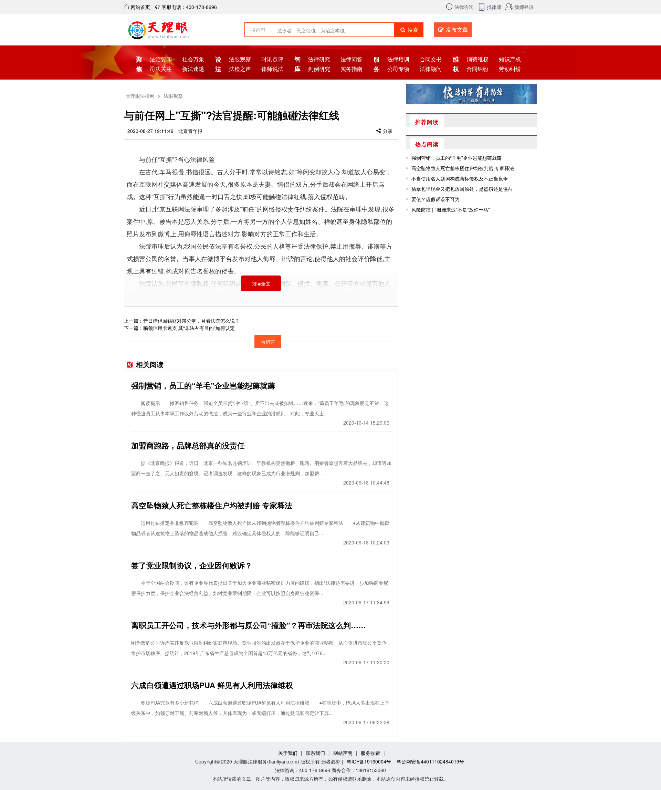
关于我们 (287, 752)
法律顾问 (431, 69)
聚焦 (138, 64)
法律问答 (351, 59)
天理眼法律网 (140, 95)
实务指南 (351, 69)
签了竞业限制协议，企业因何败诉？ (191, 565)
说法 (217, 64)
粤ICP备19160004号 (369, 761)
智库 (297, 64)
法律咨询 (464, 6)
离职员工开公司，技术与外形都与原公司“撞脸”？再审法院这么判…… (248, 625)
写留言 (268, 341)
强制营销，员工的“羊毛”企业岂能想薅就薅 (203, 385)
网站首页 (139, 6)
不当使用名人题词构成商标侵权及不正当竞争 (459, 178)
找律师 (494, 6)
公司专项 (398, 69)
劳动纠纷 (510, 69)
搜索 (412, 29)
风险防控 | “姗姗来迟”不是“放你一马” (450, 209)
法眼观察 (240, 59)
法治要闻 (161, 59)
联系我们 (315, 752)
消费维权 (477, 59)
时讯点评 (272, 59)
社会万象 (193, 59)
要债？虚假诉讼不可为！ (437, 199)
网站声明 (343, 752)
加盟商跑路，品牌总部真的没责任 (188, 445)
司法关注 (161, 69)
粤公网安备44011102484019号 (430, 761)
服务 (376, 64)
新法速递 (193, 69)
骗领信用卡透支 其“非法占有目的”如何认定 (189, 327)
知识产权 (510, 59)
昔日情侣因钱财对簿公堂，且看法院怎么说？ (191, 320)
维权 (455, 64)
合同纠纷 (477, 69)
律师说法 (272, 69)
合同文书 (431, 59)
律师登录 (524, 6)
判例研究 (319, 69)
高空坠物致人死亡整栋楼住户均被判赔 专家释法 (211, 505)
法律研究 (319, 59)
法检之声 (240, 69)
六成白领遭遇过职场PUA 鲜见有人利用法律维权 (212, 684)
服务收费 (370, 752)
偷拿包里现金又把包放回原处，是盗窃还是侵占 (462, 188)
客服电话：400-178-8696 (188, 6)
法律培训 (398, 59)
